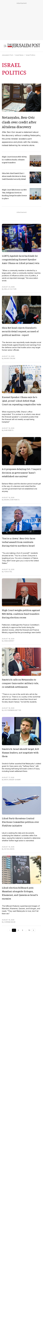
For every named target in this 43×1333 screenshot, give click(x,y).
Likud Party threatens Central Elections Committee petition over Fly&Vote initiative (20, 822)
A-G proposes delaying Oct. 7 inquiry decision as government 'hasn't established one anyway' (21, 472)
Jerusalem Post (7, 55)
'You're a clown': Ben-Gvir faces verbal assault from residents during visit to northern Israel (18, 542)
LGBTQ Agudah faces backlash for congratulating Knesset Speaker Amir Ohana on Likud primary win (20, 259)
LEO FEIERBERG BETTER (12, 710)
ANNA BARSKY (9, 641)
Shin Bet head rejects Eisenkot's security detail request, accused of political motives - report (20, 331)
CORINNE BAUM (9, 922)
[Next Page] (33, 930)
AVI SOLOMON (9, 849)
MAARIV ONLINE (9, 358)
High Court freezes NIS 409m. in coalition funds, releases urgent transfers (14, 159)
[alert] (21, 1305)
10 (29, 930)
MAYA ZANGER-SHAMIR (12, 780)
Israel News (19, 55)
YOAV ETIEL (8, 572)
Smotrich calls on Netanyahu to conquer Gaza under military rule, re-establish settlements (20, 683)
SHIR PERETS (8, 430)
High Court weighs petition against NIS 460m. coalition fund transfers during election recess (21, 614)
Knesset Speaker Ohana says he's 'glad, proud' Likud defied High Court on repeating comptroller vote (21, 400)
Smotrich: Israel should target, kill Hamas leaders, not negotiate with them (20, 752)
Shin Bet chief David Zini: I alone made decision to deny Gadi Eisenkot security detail (14, 176)
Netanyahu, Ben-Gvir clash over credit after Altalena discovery (19, 122)
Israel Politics (30, 55)
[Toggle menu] (5, 46)
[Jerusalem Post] (23, 46)
